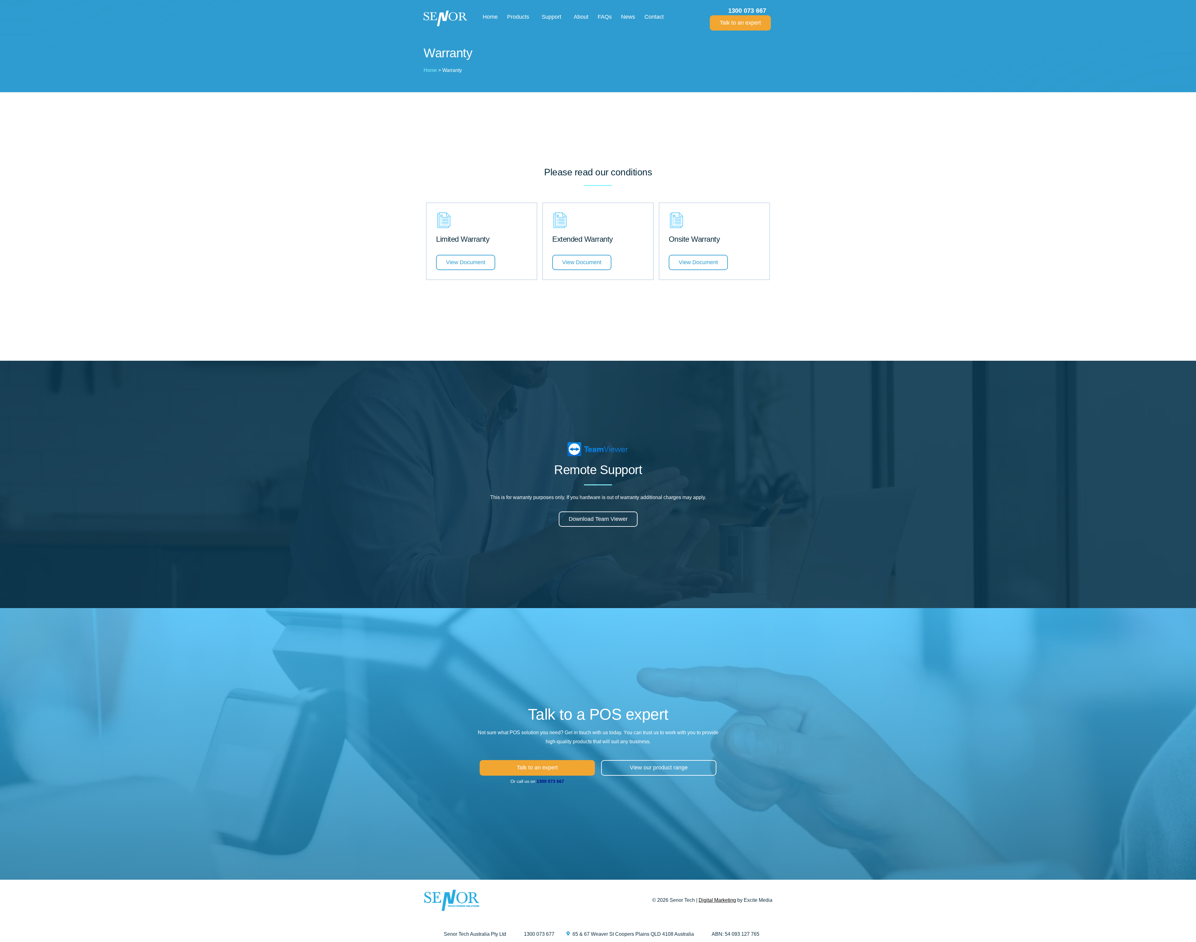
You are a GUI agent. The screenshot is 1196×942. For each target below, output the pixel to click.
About (581, 17)
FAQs (605, 17)
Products (518, 17)
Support (551, 17)
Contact (654, 17)
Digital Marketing (717, 900)
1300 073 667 (550, 781)
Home (490, 17)
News (628, 17)
